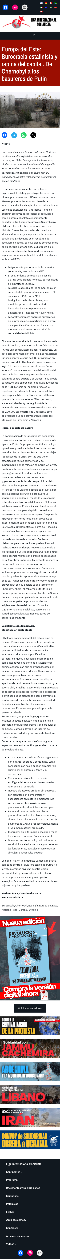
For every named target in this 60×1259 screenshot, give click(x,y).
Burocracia (8, 905)
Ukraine (33, 909)
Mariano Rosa (9, 909)
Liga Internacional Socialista (23, 1164)
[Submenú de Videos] (15, 1244)
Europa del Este (48, 905)
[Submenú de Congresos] (20, 1228)
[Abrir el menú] (22, 35)
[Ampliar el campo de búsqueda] (34, 36)
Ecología (33, 905)
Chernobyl (21, 905)
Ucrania (23, 909)
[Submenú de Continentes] (21, 1172)
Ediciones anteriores (30, 1008)
